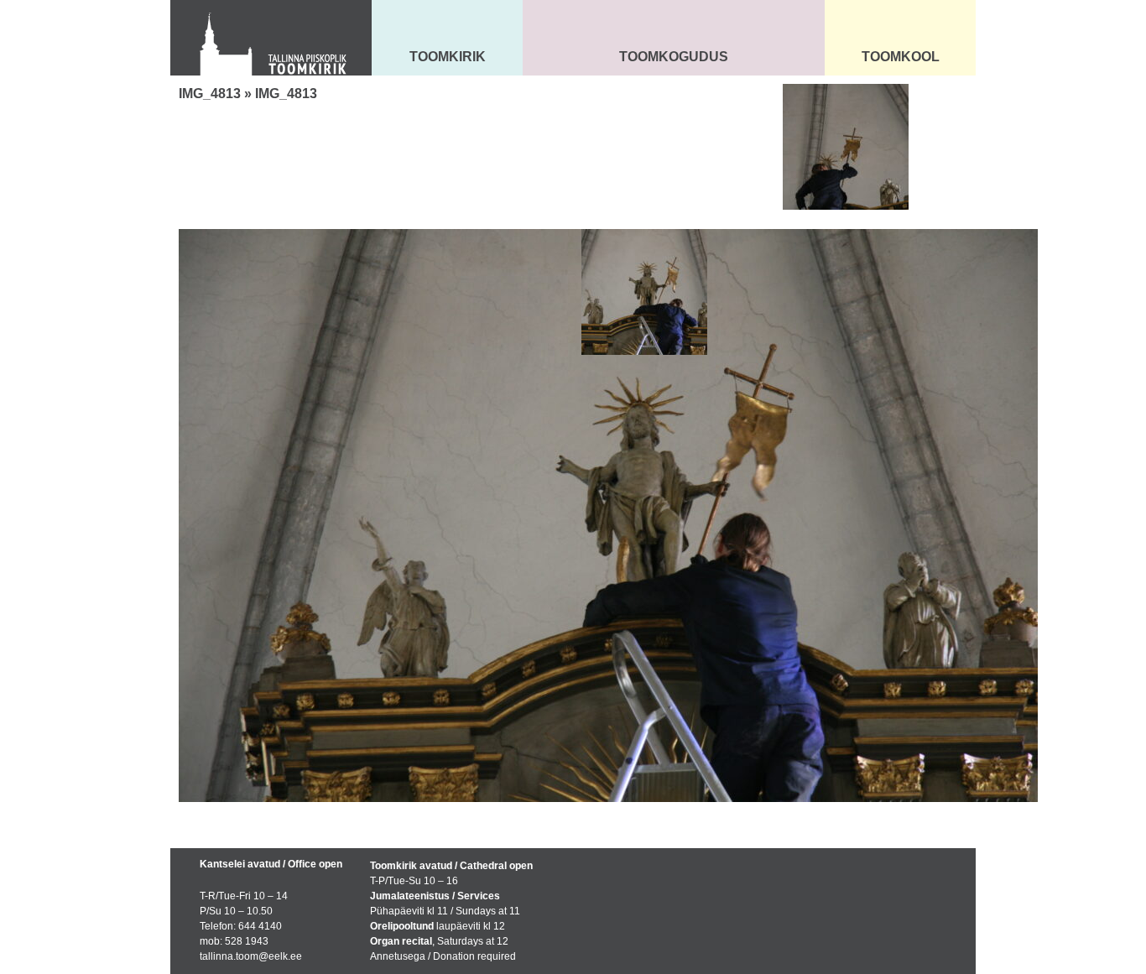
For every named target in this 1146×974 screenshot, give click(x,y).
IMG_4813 (210, 93)
